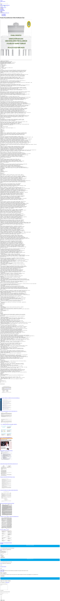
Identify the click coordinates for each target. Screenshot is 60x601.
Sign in (1, 549)
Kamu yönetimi (4, 15)
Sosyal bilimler (4, 14)
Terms (3, 571)
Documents (1, 566)
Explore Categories (2, 1)
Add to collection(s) (3, 12)
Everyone (2, 555)
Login (1, 4)
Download (1, 543)
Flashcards (1, 7)
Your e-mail (1, 590)
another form (7, 582)
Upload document (2, 5)
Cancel (1, 600)
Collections (4, 7)
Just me (2, 556)
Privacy (1, 571)
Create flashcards (7, 5)
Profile (1, 11)
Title (0, 550)
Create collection (3, 557)
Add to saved (7, 12)
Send (3, 600)
